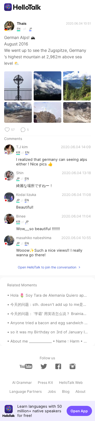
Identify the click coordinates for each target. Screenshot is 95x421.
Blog (65, 391)
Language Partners (25, 391)
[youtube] (26, 366)
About (80, 391)
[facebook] (58, 366)
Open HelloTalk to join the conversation (47, 267)
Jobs (52, 391)
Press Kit (45, 382)
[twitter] (44, 366)
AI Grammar (22, 382)
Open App (79, 411)
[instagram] (72, 366)
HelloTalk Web (71, 382)
